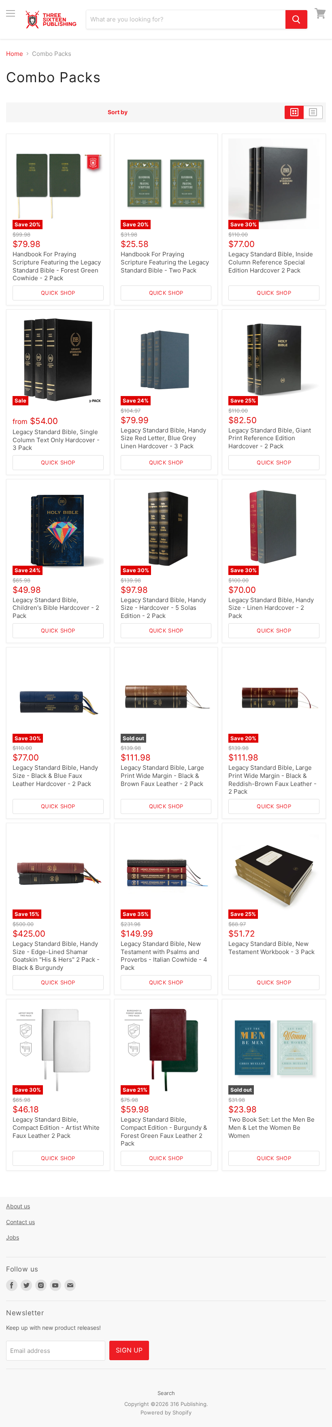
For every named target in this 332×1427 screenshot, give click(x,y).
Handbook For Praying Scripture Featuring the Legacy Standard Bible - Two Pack (165, 262)
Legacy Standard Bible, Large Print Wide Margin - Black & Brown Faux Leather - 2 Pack (162, 775)
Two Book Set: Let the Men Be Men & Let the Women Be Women (271, 1127)
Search (166, 1393)
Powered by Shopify (166, 1412)
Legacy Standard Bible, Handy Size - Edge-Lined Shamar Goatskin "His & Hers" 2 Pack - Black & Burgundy (56, 955)
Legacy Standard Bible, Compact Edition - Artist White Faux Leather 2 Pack (56, 1127)
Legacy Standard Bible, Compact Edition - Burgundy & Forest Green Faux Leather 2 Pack (164, 1131)
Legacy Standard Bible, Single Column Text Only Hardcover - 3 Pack (56, 440)
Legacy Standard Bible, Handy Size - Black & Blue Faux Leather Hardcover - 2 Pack (55, 775)
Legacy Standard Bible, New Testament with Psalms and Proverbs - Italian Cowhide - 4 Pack (164, 955)
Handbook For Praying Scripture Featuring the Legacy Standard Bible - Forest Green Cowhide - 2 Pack (57, 266)
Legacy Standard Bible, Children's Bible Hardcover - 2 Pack (56, 608)
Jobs (12, 1237)
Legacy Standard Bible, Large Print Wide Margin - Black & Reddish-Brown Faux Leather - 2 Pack (272, 779)
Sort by (118, 112)
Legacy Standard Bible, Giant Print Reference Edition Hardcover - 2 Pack (269, 438)
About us (18, 1206)
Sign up (129, 1350)
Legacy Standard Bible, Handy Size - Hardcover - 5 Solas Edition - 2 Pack (163, 608)
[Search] (296, 19)
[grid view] (294, 112)
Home (14, 53)
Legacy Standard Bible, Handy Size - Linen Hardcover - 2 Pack (271, 608)
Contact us (20, 1221)
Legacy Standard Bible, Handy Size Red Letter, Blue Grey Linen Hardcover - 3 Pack (163, 438)
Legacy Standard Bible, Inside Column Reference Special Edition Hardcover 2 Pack (270, 262)
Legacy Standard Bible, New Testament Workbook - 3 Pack (271, 948)
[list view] (313, 112)
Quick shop (58, 293)
